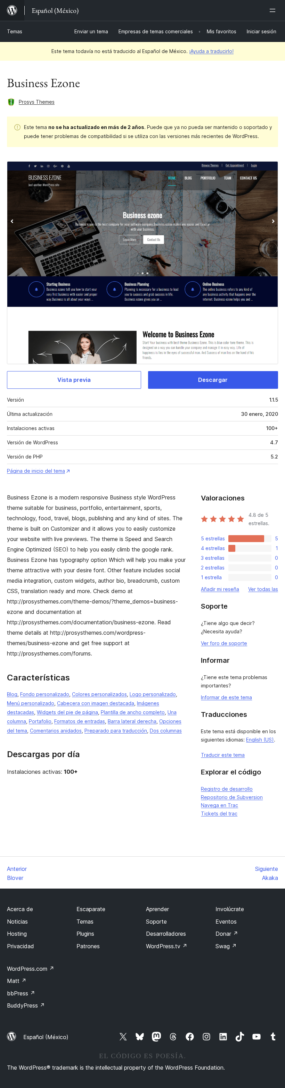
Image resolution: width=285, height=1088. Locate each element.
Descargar (213, 379)
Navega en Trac (219, 805)
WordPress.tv (166, 946)
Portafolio (40, 721)
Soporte (156, 921)
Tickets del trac (219, 813)
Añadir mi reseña (220, 589)
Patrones (88, 946)
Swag (226, 946)
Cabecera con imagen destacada (95, 703)
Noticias (17, 921)
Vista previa (74, 379)
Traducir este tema (223, 755)
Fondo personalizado (44, 694)
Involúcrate (229, 909)
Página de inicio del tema (36, 471)
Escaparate (90, 909)
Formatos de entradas (79, 721)
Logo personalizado (153, 694)
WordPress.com (30, 968)
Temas (14, 31)
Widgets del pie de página (67, 712)
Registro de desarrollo (227, 789)
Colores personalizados (99, 694)
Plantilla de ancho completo (133, 712)
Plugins (85, 933)
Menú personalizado (30, 703)
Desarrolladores (166, 933)
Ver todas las (263, 589)
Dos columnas (166, 731)
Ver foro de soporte (224, 643)
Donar (226, 933)
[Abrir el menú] (274, 10)
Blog (12, 694)
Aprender (157, 909)
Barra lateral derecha (132, 721)
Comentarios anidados (56, 731)
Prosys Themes (37, 102)
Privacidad (20, 946)
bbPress (21, 993)
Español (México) (45, 1037)
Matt (16, 980)
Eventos (226, 921)
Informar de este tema (226, 697)
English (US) (260, 740)
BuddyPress (26, 1005)
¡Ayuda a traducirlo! (211, 51)
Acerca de (20, 909)
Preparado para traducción (115, 731)
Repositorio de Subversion (232, 797)
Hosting (17, 933)
